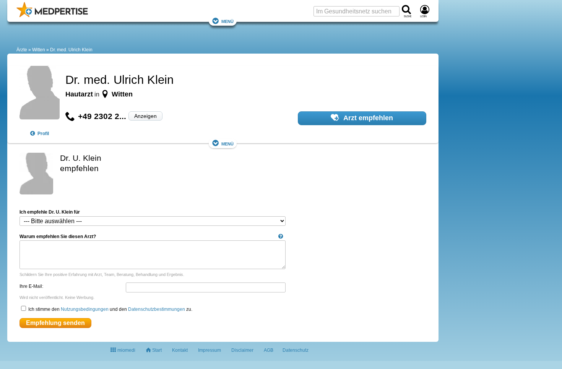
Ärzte (21, 49)
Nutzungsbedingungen (85, 309)
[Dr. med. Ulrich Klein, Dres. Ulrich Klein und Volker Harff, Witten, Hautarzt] (39, 94)
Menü (227, 21)
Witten (38, 49)
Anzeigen (145, 116)
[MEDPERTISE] (52, 15)
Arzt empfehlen (367, 118)
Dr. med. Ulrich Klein (71, 49)
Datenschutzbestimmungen (156, 309)
